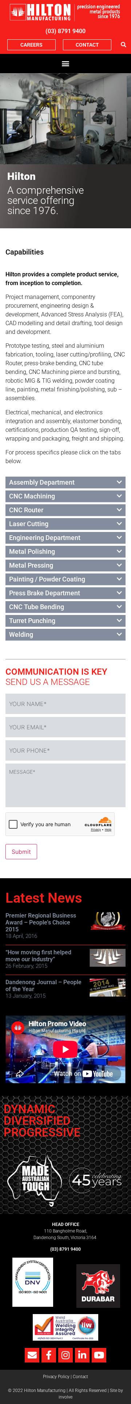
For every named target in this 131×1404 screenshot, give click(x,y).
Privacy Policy (56, 1376)
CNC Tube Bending (36, 607)
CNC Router (26, 510)
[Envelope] (32, 1355)
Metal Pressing (31, 565)
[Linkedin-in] (82, 1355)
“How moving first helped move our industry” (38, 956)
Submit (21, 851)
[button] (123, 45)
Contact (80, 1376)
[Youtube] (99, 1355)
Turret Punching (32, 620)
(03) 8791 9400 (65, 31)
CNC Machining (32, 496)
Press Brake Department (44, 593)
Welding (21, 634)
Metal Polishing (32, 551)
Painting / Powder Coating (47, 579)
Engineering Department (44, 537)
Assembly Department (42, 482)
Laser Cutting (28, 524)
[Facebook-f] (48, 1355)
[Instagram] (65, 1355)
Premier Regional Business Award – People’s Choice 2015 (40, 922)
